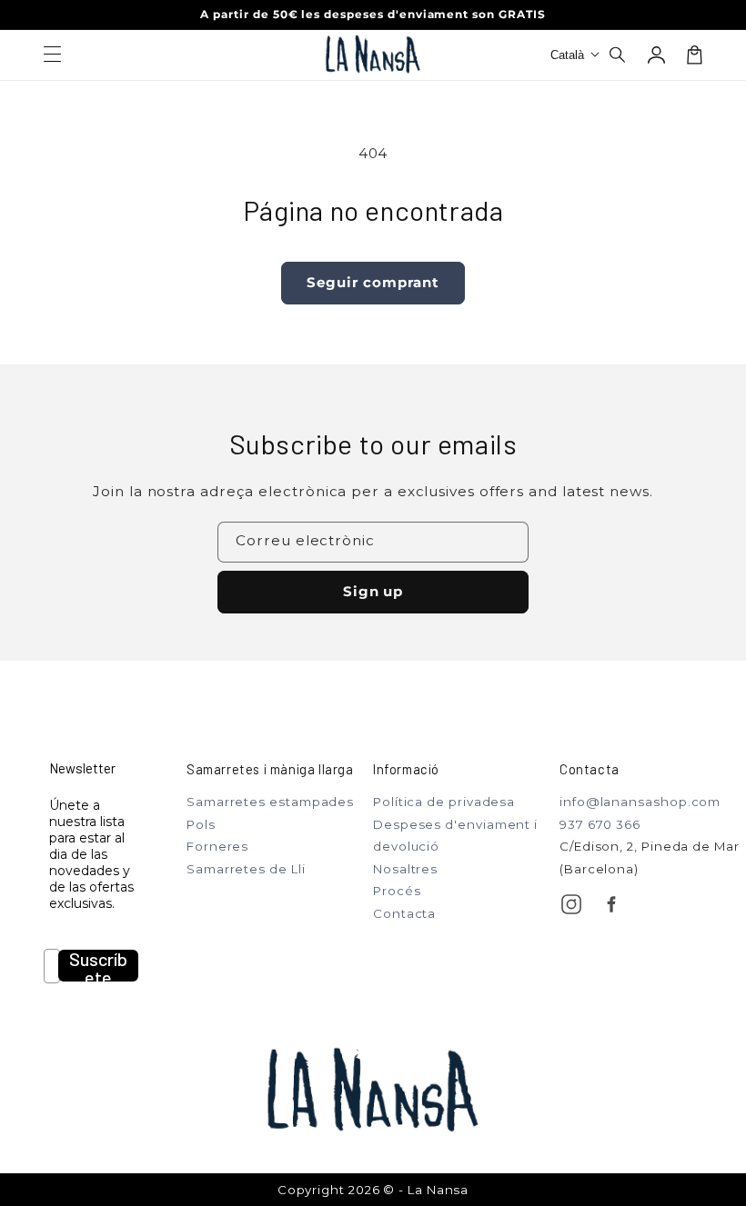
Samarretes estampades (270, 801)
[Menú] (52, 54)
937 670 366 (600, 824)
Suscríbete (98, 966)
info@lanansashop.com (640, 801)
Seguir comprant (373, 282)
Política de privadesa (444, 801)
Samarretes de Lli (246, 869)
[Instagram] (571, 904)
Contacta (404, 913)
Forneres (217, 846)
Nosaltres (405, 869)
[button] (619, 54)
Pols (201, 824)
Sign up (373, 591)
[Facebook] (611, 904)
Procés (396, 890)
